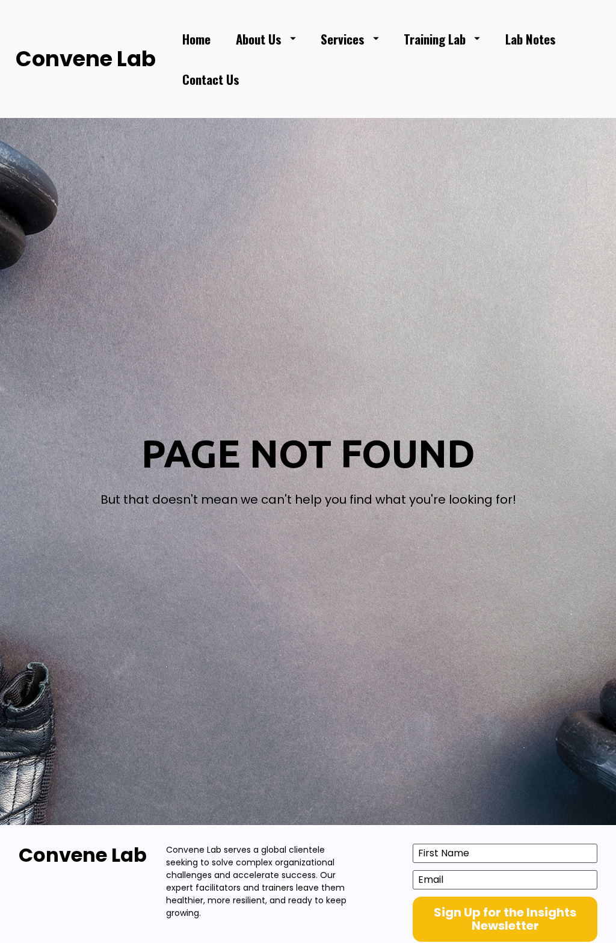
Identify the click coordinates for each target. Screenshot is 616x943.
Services (343, 38)
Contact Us (210, 79)
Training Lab (435, 38)
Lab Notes (530, 38)
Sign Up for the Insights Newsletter (505, 919)
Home (196, 38)
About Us (259, 38)
